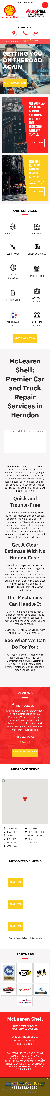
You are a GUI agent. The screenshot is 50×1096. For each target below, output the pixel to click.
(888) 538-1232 (26, 490)
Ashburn (33, 828)
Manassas (12, 842)
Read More (16, 882)
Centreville (13, 839)
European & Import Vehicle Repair (29, 668)
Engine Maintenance (16, 666)
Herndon (12, 828)
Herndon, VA (25, 705)
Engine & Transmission (30, 663)
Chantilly (12, 832)
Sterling (12, 846)
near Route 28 (36, 832)
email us (36, 632)
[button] (25, 799)
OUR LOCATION (15, 82)
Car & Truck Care (33, 657)
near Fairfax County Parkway (35, 839)
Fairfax (11, 835)
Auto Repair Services (25, 1026)
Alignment (23, 654)
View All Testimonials (25, 751)
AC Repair (12, 654)
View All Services (25, 338)
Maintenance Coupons (25, 1028)
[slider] (28, 40)
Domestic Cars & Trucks (19, 660)
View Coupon (37, 143)
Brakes (19, 657)
